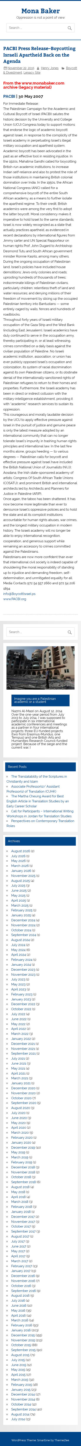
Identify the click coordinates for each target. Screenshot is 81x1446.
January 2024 (21, 965)
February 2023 (21, 994)
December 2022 (23, 1004)
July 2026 (18, 856)
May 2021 (18, 1068)
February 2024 (21, 960)
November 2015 (23, 1340)
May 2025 (18, 895)
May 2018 (18, 1192)
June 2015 (18, 1365)
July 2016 (18, 1301)
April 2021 (18, 1073)
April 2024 (18, 955)
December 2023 (23, 970)
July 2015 (18, 1360)
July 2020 (18, 1113)
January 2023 (21, 999)
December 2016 (23, 1276)
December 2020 (23, 1088)
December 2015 (23, 1335)
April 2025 (18, 900)
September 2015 (23, 1350)
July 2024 (18, 945)
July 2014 (18, 1419)
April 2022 (18, 1029)
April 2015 (18, 1375)
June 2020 (19, 1118)
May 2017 (18, 1251)
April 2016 (18, 1315)
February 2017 (21, 1266)
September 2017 (23, 1231)
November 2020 (23, 1093)
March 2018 (19, 1202)
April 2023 (18, 989)
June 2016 (18, 1306)
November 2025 (23, 876)
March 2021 (19, 1078)
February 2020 (22, 1138)
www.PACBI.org (14, 599)
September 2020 (23, 1103)
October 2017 (21, 1226)
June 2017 (18, 1246)
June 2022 (19, 1019)
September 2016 (23, 1291)
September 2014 (23, 1409)
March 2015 (19, 1380)
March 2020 (20, 1133)
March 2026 (20, 866)
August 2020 (20, 1108)
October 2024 (21, 930)
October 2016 (21, 1286)
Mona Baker (40, 10)
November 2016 (23, 1281)
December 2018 (23, 1167)
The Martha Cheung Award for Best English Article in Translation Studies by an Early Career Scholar (37, 801)
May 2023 (18, 984)
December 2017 (23, 1217)
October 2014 (21, 1404)
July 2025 (18, 885)
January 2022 (21, 1039)
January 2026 (21, 871)
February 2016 (21, 1325)
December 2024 (23, 920)
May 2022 (18, 1024)
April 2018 (18, 1197)
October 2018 (21, 1177)
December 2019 (23, 1148)
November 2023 (23, 975)
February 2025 (21, 910)
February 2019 (21, 1162)
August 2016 (20, 1296)
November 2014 (23, 1399)
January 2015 (20, 1390)
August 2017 (20, 1236)
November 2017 (23, 1222)
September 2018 (23, 1182)
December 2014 (23, 1394)
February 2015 (21, 1385)
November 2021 (23, 1049)
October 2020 (21, 1098)
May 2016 (18, 1310)
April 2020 (18, 1128)
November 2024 (23, 925)
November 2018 (23, 1172)
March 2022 (20, 1034)
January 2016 (21, 1330)
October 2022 (21, 1009)
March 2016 (19, 1320)
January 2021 (20, 1083)
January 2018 (21, 1212)
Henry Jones (50, 68)
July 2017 (18, 1241)
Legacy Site (32, 72)
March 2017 (19, 1261)
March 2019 (19, 1157)
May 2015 (18, 1370)
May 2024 (18, 950)
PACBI (9, 96)
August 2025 (20, 881)
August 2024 (20, 940)
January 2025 (21, 915)
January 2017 (20, 1271)
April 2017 (18, 1256)
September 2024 (23, 935)
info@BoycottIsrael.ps (19, 594)
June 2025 (19, 890)
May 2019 (18, 1152)
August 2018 (20, 1187)
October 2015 (21, 1345)
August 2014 (20, 1414)
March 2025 (20, 905)
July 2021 (18, 1058)
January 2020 (21, 1143)
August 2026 (20, 851)
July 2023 (18, 979)
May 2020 (18, 1123)
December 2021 (23, 1044)
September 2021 (23, 1053)
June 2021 (18, 1063)
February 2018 (21, 1207)
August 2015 (20, 1355)
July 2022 (18, 1014)
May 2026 (18, 861)
